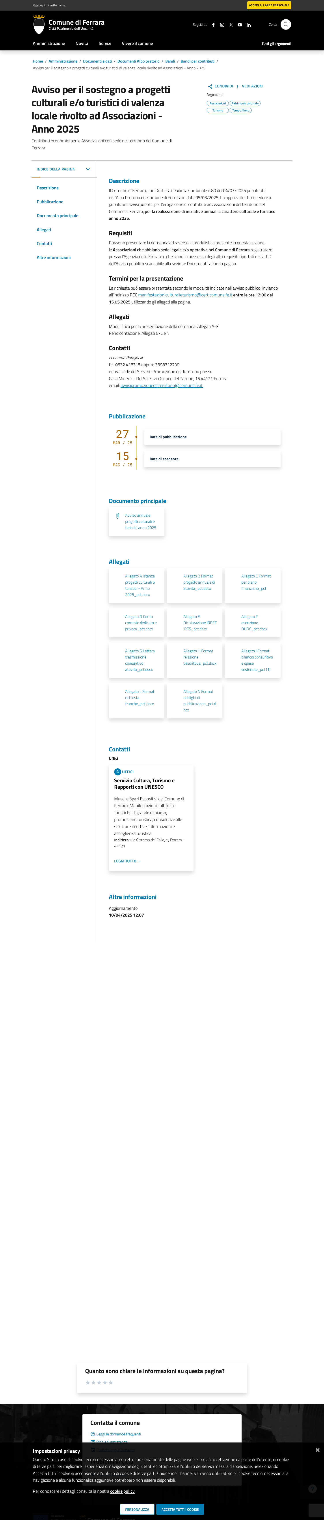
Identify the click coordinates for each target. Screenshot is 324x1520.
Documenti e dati (97, 61)
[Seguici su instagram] (220, 24)
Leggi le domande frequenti (118, 1434)
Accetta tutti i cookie (180, 1509)
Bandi (170, 61)
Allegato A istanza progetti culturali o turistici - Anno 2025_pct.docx (140, 585)
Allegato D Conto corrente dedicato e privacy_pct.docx (141, 623)
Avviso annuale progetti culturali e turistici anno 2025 (140, 521)
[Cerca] (286, 24)
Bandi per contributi (197, 61)
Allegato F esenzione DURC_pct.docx (254, 623)
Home (38, 61)
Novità (82, 43)
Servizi (105, 43)
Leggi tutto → (127, 861)
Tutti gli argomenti (276, 43)
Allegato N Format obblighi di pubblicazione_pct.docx (199, 700)
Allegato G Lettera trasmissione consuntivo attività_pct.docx (140, 660)
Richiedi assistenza (112, 1442)
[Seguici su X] (229, 24)
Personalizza (137, 1509)
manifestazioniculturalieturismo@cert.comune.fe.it (185, 294)
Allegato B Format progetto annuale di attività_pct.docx (199, 582)
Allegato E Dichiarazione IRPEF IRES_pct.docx (200, 623)
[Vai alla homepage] (41, 24)
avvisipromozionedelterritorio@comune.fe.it (162, 385)
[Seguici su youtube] (238, 24)
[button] (64, 170)
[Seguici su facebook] (211, 24)
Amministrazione (49, 43)
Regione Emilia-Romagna (49, 5)
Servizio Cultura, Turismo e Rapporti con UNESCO (144, 783)
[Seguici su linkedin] (246, 24)
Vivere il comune (137, 43)
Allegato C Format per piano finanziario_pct (256, 582)
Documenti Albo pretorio (138, 61)
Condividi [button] (223, 86)
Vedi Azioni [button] (252, 86)
